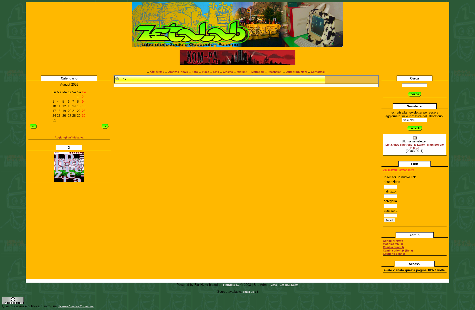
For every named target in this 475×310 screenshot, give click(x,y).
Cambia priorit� (393, 247)
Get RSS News (289, 284)
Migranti (242, 71)
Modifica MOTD (393, 243)
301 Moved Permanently (398, 169)
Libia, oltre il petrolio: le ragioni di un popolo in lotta (414, 146)
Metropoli (257, 71)
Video (205, 71)
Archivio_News (178, 71)
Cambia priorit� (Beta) (398, 250)
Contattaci (318, 71)
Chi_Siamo (157, 71)
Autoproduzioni (296, 71)
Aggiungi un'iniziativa (69, 137)
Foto (195, 71)
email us (248, 291)
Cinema (228, 71)
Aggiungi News (393, 240)
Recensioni (275, 71)
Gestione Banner (394, 253)
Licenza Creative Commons (76, 306)
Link (216, 71)
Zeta (274, 284)
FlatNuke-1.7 (231, 284)
